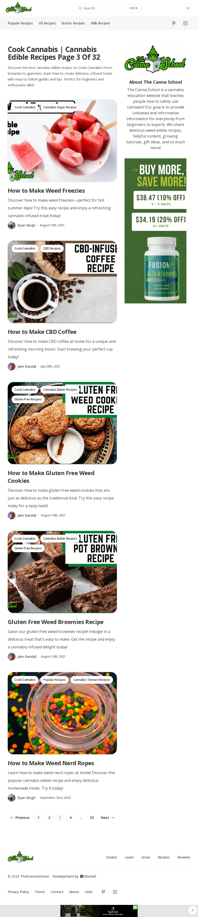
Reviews (183, 857)
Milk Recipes (100, 23)
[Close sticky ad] (192, 910)
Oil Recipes (47, 23)
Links (89, 891)
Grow (145, 857)
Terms (40, 891)
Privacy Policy (18, 891)
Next (105, 817)
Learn (129, 857)
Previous (22, 817)
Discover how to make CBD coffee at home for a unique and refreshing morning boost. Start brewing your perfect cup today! (62, 349)
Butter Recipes (73, 23)
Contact (57, 891)
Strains (111, 857)
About (74, 891)
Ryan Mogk (26, 225)
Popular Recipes (20, 23)
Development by (74, 876)
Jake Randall (26, 366)
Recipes (164, 857)
